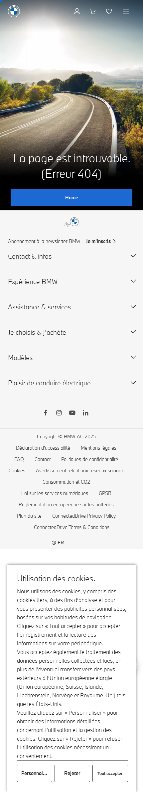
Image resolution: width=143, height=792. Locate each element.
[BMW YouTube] (72, 413)
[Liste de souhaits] (109, 11)
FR (61, 542)
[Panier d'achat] (93, 11)
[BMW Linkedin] (85, 413)
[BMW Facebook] (45, 413)
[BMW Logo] (14, 11)
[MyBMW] (78, 11)
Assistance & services (39, 307)
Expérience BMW (33, 281)
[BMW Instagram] (59, 413)
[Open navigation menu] (126, 11)
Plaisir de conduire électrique (49, 383)
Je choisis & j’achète (37, 332)
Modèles (20, 357)
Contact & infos (30, 256)
